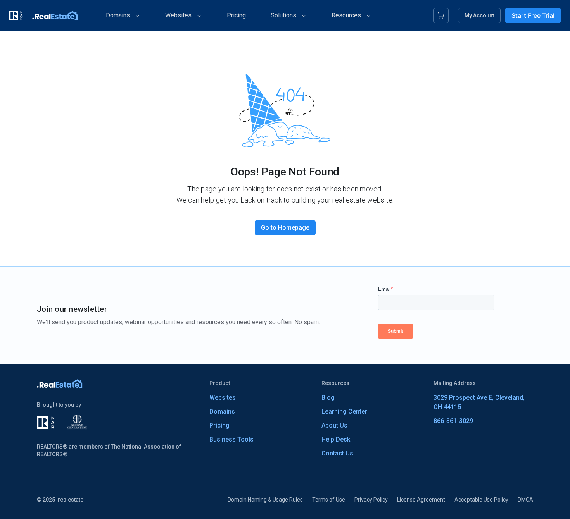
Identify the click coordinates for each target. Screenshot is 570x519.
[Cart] (441, 15)
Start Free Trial (532, 15)
